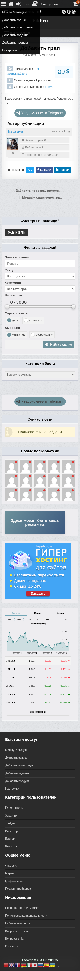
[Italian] (29, 965)
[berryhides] (11, 480)
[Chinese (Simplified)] (6, 965)
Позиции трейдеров (18, 888)
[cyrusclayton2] (26, 466)
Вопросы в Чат (15, 938)
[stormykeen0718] (54, 466)
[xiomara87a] (26, 494)
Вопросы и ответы (17, 931)
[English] (12, 965)
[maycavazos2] (26, 480)
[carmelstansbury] (11, 466)
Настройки (12, 788)
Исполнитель (14, 807)
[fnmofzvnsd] (11, 494)
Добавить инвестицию (19, 765)
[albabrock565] (40, 480)
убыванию (18, 334)
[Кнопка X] (64, 12)
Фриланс (11, 865)
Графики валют (15, 881)
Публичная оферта (17, 923)
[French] (18, 965)
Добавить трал (40, 48)
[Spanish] (47, 965)
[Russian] (41, 965)
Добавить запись (16, 757)
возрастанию (44, 334)
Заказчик (11, 815)
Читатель (11, 846)
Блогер (10, 838)
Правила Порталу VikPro (22, 907)
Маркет (10, 873)
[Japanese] (35, 965)
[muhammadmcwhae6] (40, 494)
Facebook (45, 169)
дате (15, 320)
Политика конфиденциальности (26, 915)
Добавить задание (17, 773)
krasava (31, 55)
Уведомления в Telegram (42, 113)
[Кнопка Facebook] (69, 12)
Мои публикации (16, 750)
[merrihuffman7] (54, 480)
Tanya (49, 86)
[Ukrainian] (52, 965)
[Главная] (11, 4)
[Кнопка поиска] (74, 12)
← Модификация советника (40, 197)
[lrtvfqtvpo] (68, 480)
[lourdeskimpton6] (54, 494)
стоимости (35, 320)
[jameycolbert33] (68, 494)
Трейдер (10, 823)
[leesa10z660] (68, 466)
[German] (23, 965)
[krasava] (12, 144)
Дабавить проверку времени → (40, 190)
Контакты (11, 946)
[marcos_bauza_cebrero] (40, 466)
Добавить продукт (17, 781)
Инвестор (11, 831)
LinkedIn (64, 169)
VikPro (40, 21)
